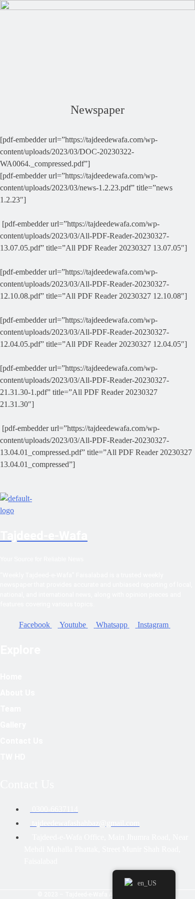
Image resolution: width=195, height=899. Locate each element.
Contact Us (21, 741)
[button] (98, 66)
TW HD (13, 757)
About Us (17, 693)
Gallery (13, 725)
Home (11, 677)
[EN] (144, 884)
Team (10, 709)
